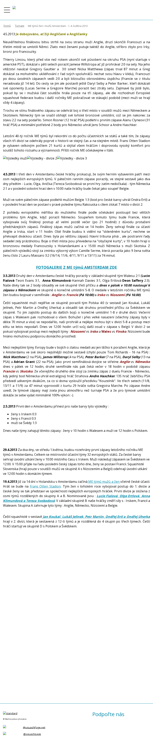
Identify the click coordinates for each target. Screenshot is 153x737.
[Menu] (7, 10)
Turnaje (19, 25)
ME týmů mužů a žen (103, 481)
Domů (7, 25)
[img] (14, 10)
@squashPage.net (34, 727)
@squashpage (32, 734)
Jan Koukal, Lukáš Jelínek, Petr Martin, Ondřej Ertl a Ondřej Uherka (96, 516)
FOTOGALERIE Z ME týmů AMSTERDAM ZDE (76, 267)
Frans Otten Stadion (45, 486)
